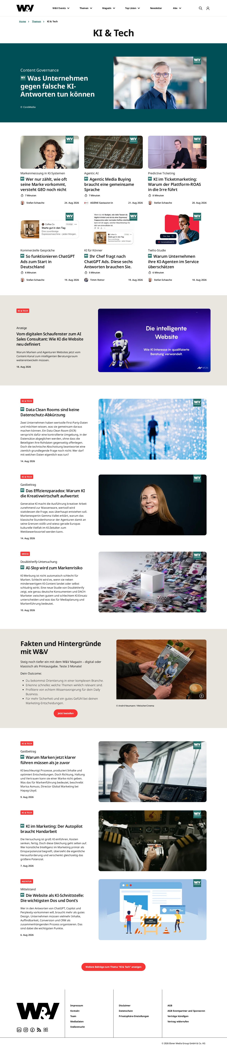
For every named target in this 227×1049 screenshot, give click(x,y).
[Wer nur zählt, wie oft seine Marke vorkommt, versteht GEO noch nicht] (49, 152)
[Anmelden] (208, 8)
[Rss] (39, 1029)
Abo (175, 8)
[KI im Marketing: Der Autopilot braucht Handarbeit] (153, 840)
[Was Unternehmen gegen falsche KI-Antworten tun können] (162, 83)
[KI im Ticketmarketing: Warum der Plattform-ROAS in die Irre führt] (177, 152)
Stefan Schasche (35, 202)
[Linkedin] (19, 1029)
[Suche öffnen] (200, 8)
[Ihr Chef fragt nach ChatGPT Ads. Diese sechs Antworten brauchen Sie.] (113, 229)
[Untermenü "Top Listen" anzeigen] (138, 8)
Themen (84, 8)
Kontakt (74, 1010)
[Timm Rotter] (86, 280)
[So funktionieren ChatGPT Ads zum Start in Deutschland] (49, 229)
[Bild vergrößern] (201, 696)
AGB (170, 1005)
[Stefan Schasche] (22, 203)
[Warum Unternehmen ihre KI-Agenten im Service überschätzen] (177, 229)
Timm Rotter (97, 279)
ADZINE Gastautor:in (101, 202)
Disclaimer (124, 1005)
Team (73, 1016)
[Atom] (45, 1029)
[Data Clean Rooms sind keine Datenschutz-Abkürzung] (153, 429)
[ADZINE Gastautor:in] (86, 203)
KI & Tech (23, 310)
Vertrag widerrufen (178, 1021)
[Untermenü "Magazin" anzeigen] (114, 8)
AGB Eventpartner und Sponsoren (186, 1010)
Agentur (27, 881)
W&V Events (59, 8)
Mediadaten (77, 1021)
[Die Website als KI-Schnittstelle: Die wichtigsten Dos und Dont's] (153, 909)
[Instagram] (25, 1029)
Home (22, 21)
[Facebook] (32, 1029)
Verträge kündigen (178, 1016)
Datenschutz (126, 1010)
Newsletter (156, 8)
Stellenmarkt (77, 1026)
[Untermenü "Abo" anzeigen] (180, 8)
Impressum (76, 1005)
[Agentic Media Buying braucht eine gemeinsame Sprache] (113, 152)
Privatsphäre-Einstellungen (134, 1016)
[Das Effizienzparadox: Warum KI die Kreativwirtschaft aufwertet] (153, 505)
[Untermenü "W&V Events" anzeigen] (68, 8)
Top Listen (130, 8)
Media (25, 553)
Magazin (106, 8)
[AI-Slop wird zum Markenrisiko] (153, 582)
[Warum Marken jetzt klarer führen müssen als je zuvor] (153, 771)
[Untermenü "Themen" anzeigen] (91, 8)
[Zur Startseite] (37, 1011)
